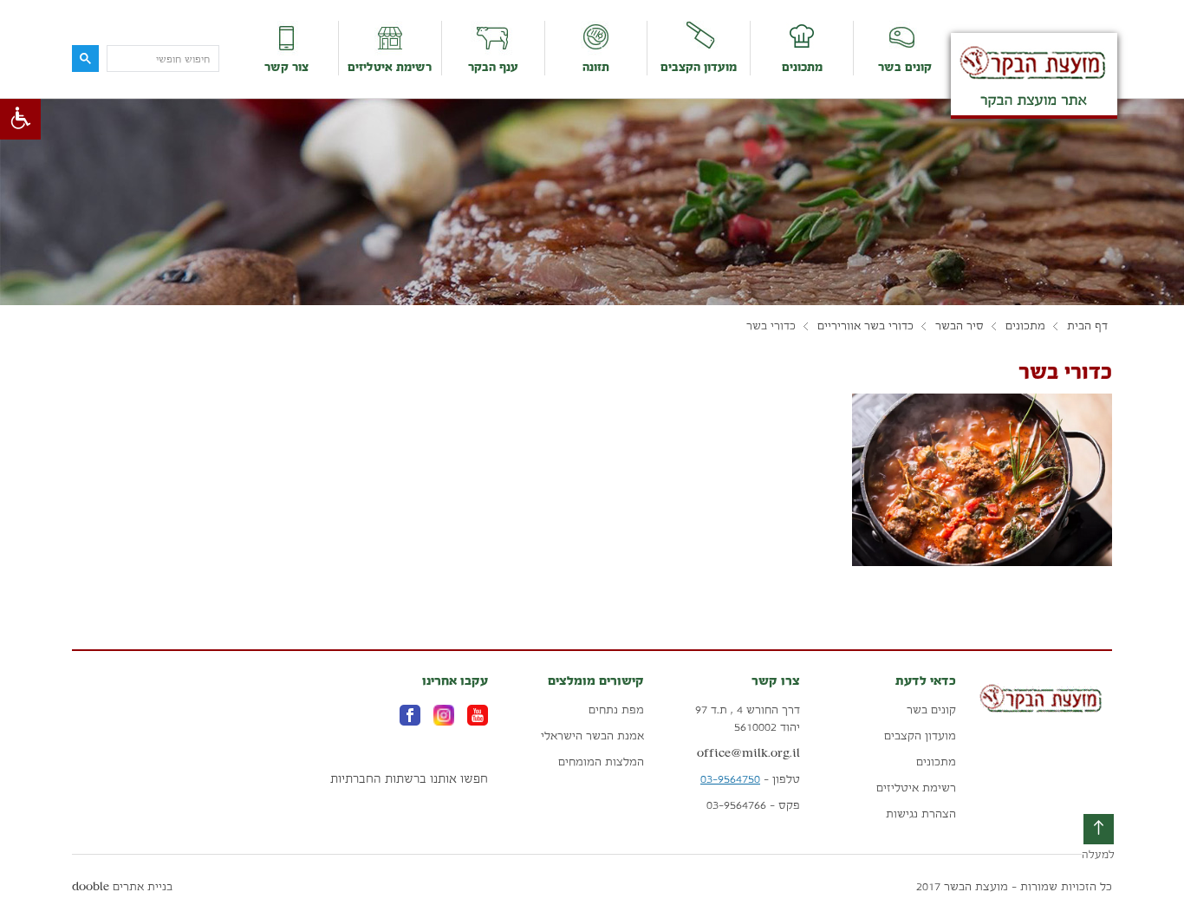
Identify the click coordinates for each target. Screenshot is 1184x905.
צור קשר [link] (286, 67)
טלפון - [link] (750, 779)
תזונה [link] (595, 67)
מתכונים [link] (802, 67)
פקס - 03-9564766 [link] (753, 805)
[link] (20, 119)
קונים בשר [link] (905, 67)
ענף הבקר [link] (493, 67)
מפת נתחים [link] (616, 709)
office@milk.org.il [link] (748, 752)
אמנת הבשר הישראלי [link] (592, 735)
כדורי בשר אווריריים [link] (865, 326)
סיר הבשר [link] (959, 326)
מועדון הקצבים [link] (698, 67)
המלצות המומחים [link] (601, 761)
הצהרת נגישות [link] (921, 813)
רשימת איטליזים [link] (390, 67)
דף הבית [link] (1087, 326)
